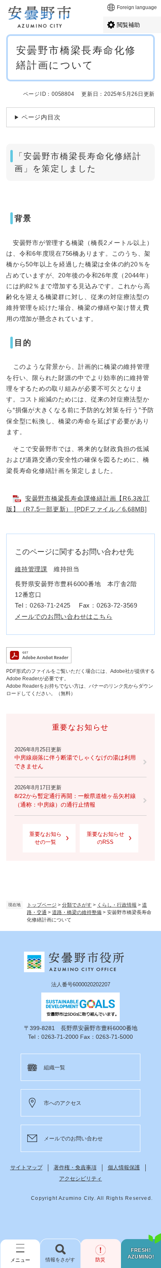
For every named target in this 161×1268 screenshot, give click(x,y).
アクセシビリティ (80, 1178)
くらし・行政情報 (117, 905)
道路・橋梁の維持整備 (77, 912)
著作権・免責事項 (75, 1167)
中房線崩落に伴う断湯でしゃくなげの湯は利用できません (75, 761)
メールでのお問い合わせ (73, 1138)
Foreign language (137, 7)
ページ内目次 (41, 117)
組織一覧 (54, 1067)
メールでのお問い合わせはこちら (63, 616)
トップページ (42, 905)
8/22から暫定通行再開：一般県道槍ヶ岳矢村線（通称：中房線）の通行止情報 (75, 800)
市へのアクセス (62, 1103)
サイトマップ (26, 1167)
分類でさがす (77, 905)
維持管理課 (31, 568)
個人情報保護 (124, 1167)
